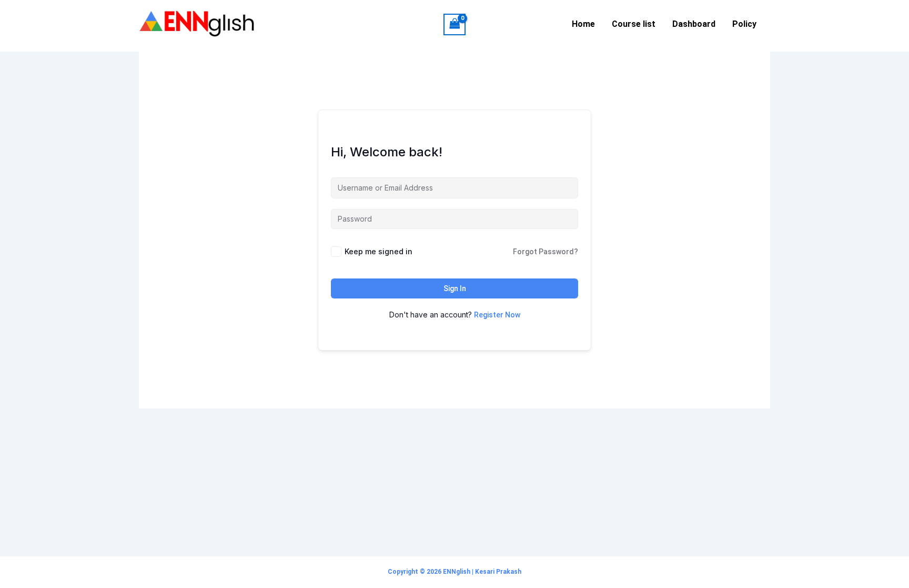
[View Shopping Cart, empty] (454, 24)
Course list (633, 24)
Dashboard (693, 24)
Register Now (497, 315)
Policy (744, 24)
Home (583, 24)
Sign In (454, 288)
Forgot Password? (545, 251)
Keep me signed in (378, 251)
